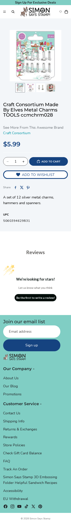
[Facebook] (5, 506)
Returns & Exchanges (20, 429)
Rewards (10, 437)
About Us (11, 378)
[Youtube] (19, 506)
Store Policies (14, 445)
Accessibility (13, 490)
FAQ (6, 461)
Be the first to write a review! (35, 297)
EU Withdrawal (15, 498)
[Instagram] (12, 506)
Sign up (31, 345)
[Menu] (4, 11)
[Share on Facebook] (15, 187)
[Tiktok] (26, 506)
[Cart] (66, 11)
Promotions (12, 394)
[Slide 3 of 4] (40, 87)
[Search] (13, 11)
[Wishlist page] (60, 11)
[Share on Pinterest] (28, 187)
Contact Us (11, 413)
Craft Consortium (16, 133)
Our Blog (10, 386)
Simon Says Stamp (40, 518)
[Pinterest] (40, 506)
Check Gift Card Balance (22, 453)
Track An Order (15, 469)
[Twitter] (33, 506)
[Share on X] (21, 187)
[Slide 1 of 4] (20, 87)
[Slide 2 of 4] (30, 87)
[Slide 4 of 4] (51, 87)
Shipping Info (13, 421)
